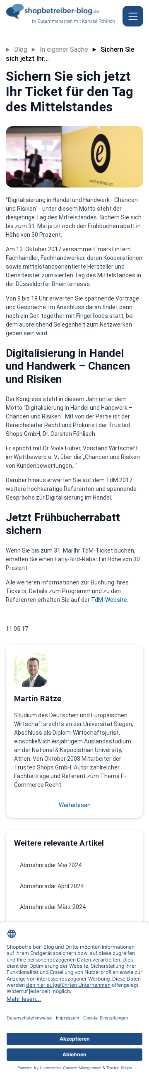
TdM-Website (109, 599)
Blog (20, 49)
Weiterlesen (75, 805)
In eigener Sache (64, 49)
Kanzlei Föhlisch (98, 21)
